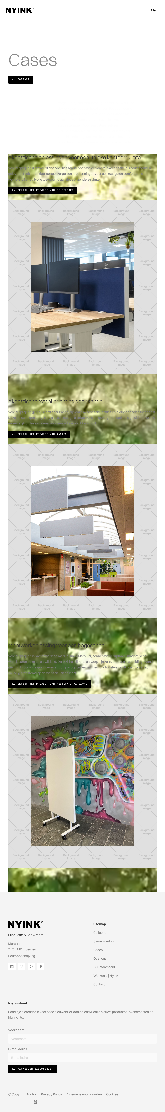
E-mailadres (17, 1049)
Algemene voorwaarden (84, 1094)
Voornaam (16, 1030)
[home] (20, 10)
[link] (20, 80)
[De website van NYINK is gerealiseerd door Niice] (31, 1102)
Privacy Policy (51, 1094)
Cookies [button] (112, 1094)
